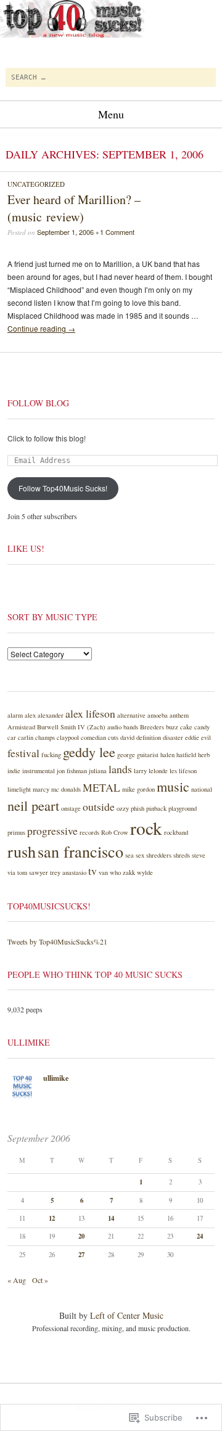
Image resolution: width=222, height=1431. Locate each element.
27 (81, 1255)
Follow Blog (38, 403)
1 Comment (117, 232)
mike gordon (138, 789)
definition (148, 737)
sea (129, 855)
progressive (52, 830)
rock (146, 828)
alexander (51, 715)
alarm (15, 715)
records (89, 832)
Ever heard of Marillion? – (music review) (74, 208)
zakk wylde (138, 872)
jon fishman (72, 770)
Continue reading (41, 328)
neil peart (33, 805)
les (173, 770)
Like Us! (25, 548)
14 (111, 1218)
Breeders (152, 727)
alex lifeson (90, 713)
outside (99, 806)
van (103, 872)
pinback (156, 808)
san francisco (80, 851)
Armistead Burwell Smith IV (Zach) (56, 727)
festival (23, 752)
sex (140, 855)
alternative (131, 715)
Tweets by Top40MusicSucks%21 (57, 941)
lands (120, 768)
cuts (113, 737)
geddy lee (89, 751)
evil (206, 737)
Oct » (40, 1280)
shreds (181, 855)
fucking (51, 754)
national (201, 789)
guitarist (147, 754)
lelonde (158, 770)
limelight (19, 789)
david (127, 737)
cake (186, 727)
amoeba (157, 715)
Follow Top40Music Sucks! (62, 488)
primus (16, 832)
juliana (98, 770)
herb (204, 754)
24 (200, 1236)
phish (137, 808)
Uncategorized (36, 184)
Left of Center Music (126, 1315)
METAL (101, 787)
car (11, 737)
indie (13, 770)
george (126, 754)
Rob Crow (114, 832)
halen (167, 754)
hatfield (186, 754)
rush (21, 851)
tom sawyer (32, 872)
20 (81, 1236)
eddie (192, 737)
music (173, 786)
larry (140, 770)
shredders (158, 855)
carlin (25, 737)
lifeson (188, 770)
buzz (172, 727)
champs (45, 737)
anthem (179, 715)
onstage (71, 808)
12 (52, 1218)
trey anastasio (68, 872)
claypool (68, 737)
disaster (173, 737)
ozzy (123, 808)
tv (92, 870)
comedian (93, 737)
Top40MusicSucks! (49, 906)
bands (130, 727)
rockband (176, 832)
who (115, 872)
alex (30, 715)
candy (202, 727)
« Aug (16, 1280)
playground (182, 808)
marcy (41, 789)
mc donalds (66, 789)
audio (114, 727)
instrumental (38, 770)
